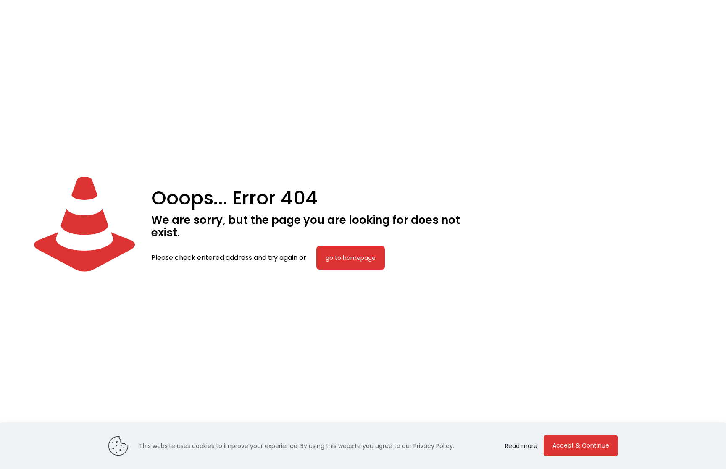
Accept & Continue (580, 445)
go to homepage (351, 258)
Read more (521, 446)
